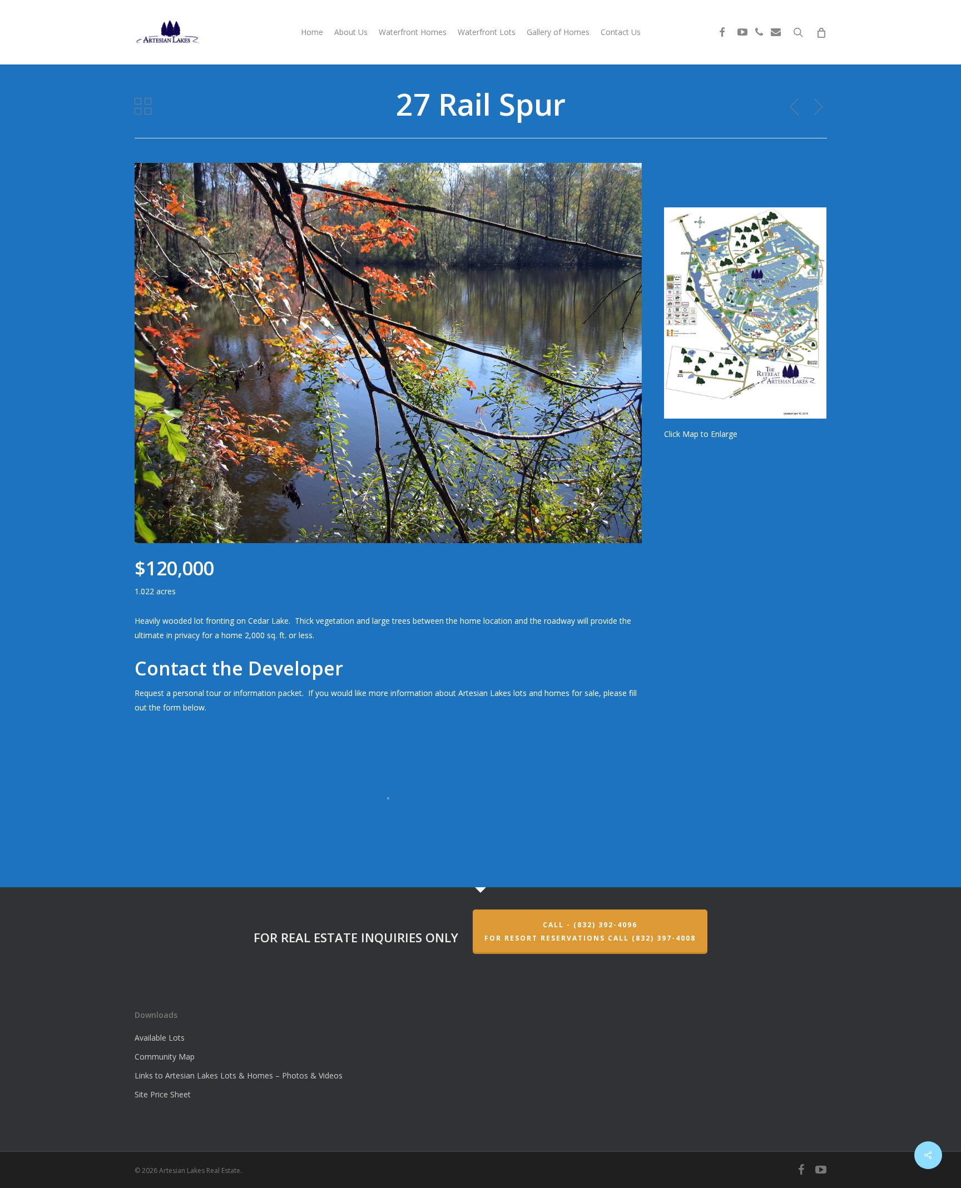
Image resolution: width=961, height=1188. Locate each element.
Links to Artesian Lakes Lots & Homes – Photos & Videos (239, 1075)
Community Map (165, 1056)
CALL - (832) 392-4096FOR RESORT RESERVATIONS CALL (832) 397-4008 (590, 931)
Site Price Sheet (163, 1094)
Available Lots (160, 1037)
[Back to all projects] (143, 106)
